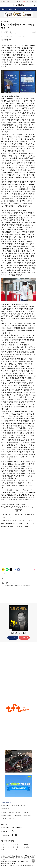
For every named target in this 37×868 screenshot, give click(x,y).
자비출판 (19, 1)
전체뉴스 (4, 9)
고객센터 (3, 818)
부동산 (26, 9)
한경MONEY (7, 21)
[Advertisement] (18, 671)
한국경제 (3, 844)
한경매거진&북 (5, 1)
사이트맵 (11, 818)
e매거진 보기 (24, 637)
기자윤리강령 (17, 815)
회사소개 (3, 812)
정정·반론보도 (27, 815)
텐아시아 (15, 847)
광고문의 (18, 812)
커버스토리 (12, 9)
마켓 (20, 9)
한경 (5, 805)
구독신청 (12, 637)
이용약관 (25, 812)
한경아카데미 (5, 847)
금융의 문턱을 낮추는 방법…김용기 (15, 526)
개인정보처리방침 (6, 815)
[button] (34, 1)
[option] (18, 14)
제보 (24, 1)
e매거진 (29, 1)
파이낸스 (33, 9)
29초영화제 (16, 850)
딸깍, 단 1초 (6, 517)
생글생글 (26, 847)
